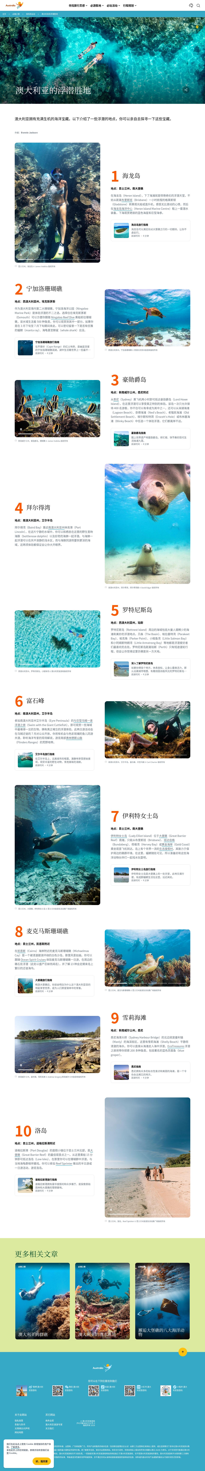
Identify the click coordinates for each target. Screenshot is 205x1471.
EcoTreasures (175, 1046)
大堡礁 (163, 836)
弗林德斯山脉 (74, 738)
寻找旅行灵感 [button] (77, 5)
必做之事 (16, 14)
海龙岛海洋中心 (122, 208)
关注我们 (49, 1428)
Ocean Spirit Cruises (33, 959)
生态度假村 (166, 849)
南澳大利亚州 (56, 527)
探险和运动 (30, 14)
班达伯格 (169, 840)
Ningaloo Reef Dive (63, 317)
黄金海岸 (167, 844)
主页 (4, 14)
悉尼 (116, 399)
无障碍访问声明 (22, 1428)
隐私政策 (19, 1420)
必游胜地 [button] (95, 5)
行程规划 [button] (128, 5)
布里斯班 (127, 200)
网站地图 (19, 1432)
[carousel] (57, 203)
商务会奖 (49, 1420)
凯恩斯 (21, 951)
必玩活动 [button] (112, 5)
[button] (21, 255)
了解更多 (15, 1446)
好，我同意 (42, 1461)
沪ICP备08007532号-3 (86, 1423)
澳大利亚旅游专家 (53, 1424)
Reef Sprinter (64, 1163)
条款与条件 (20, 1424)
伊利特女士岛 (119, 836)
